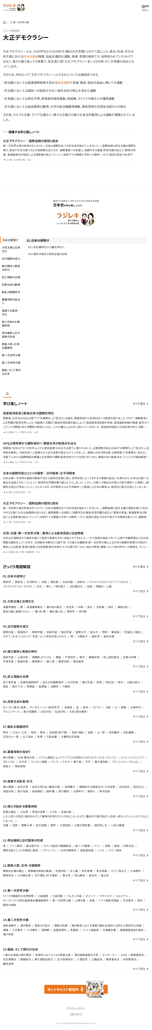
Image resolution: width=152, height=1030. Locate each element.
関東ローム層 (104, 586)
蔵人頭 (50, 661)
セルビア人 (122, 896)
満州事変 (25, 925)
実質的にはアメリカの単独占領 (52, 955)
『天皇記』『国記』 (132, 632)
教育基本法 (112, 959)
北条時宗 (135, 707)
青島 (92, 900)
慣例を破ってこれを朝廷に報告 (20, 850)
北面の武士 (133, 682)
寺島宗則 (60, 871)
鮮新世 (7, 582)
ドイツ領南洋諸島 (109, 900)
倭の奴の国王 (54, 607)
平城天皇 (8, 661)
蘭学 (53, 825)
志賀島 (100, 607)
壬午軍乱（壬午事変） (47, 875)
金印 (89, 607)
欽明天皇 (8, 632)
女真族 (68, 707)
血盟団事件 (59, 930)
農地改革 (8, 964)
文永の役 (46, 711)
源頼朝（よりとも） (42, 657)
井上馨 (74, 871)
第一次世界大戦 (61, 900)
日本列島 (67, 582)
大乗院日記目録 (70, 736)
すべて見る (139, 403)
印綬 (80, 607)
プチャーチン (49, 850)
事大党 (66, 875)
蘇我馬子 (22, 632)
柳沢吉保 (104, 791)
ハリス (101, 850)
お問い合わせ (76, 1013)
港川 (48, 586)
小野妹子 (82, 636)
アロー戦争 (114, 850)
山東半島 (80, 900)
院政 (99, 682)
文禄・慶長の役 (25, 757)
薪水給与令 (32, 846)
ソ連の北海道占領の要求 (17, 955)
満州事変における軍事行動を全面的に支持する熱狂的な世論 (106, 925)
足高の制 (66, 812)
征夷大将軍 (129, 657)
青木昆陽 (41, 825)
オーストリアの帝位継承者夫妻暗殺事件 (26, 900)
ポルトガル (9, 761)
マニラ (54, 761)
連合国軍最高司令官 (86, 955)
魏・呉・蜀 (40, 611)
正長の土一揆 (11, 736)
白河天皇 (72, 682)
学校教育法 (129, 959)
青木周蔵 (101, 871)
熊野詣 (31, 686)
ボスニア (90, 896)
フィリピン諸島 (39, 761)
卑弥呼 (71, 611)
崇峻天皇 (52, 632)
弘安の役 (60, 711)
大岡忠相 (65, 825)
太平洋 (23, 761)
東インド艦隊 (82, 846)
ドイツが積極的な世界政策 (18, 896)
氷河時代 (32, 582)
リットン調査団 (90, 930)
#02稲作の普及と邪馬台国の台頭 (47, 254)
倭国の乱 (123, 607)
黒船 (117, 846)
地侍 (33, 732)
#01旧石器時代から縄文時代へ (46, 247)
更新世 (19, 582)
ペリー (97, 846)
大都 (108, 707)
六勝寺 (66, 686)
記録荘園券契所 (29, 682)
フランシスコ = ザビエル (125, 761)
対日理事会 (9, 959)
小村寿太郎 (24, 875)
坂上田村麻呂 (111, 657)
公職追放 (97, 959)
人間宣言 (82, 959)
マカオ (66, 761)
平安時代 (70, 657)
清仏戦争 (79, 875)
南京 (140, 900)
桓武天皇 (8, 657)
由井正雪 (22, 787)
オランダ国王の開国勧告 (57, 846)
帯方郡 (83, 611)
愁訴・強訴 (78, 732)
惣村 (5, 732)
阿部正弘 (128, 846)
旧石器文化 (76, 586)
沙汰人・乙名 (19, 732)
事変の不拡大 (42, 925)
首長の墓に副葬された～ (17, 611)
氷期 (44, 582)
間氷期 (55, 582)
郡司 (82, 657)
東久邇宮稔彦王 (44, 959)
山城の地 (22, 657)
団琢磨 (45, 930)
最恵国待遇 (86, 850)
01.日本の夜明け (38, 240)
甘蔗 (15, 825)
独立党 (105, 875)
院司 (120, 682)
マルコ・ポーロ (11, 711)
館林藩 (50, 791)
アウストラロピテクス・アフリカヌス (108, 582)
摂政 (105, 632)
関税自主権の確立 (13, 871)
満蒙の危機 (60, 925)
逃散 (90, 732)
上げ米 (53, 812)
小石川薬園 (117, 825)
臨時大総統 (9, 905)
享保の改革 (38, 812)
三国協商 (43, 896)
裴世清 (96, 636)
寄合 (42, 732)
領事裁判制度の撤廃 (40, 871)
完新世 (81, 582)
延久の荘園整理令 (53, 682)
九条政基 (51, 736)
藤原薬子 (37, 661)
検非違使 (78, 661)
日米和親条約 (68, 850)
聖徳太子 (81, 632)
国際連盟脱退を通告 (132, 930)
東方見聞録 (30, 711)
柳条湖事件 (9, 925)
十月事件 (32, 930)
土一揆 (101, 732)
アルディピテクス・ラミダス (18, 586)
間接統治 (25, 959)
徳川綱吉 (63, 791)
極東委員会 (137, 955)
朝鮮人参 (27, 825)
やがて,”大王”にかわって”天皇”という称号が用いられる (35, 636)
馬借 (39, 736)
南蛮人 (7, 766)
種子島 (77, 761)
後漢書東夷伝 (35, 607)
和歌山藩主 (9, 812)
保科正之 (138, 787)
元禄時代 (78, 791)
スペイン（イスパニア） (132, 757)
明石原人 (60, 586)
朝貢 (123, 707)
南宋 (85, 707)
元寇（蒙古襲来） (78, 711)
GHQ (124, 955)
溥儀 (5, 930)
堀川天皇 (87, 682)
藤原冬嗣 (63, 661)
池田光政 (8, 791)
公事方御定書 (82, 825)
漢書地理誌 (9, 607)
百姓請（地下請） (58, 732)
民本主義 (29, 56)
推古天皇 (66, 632)
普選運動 (63, 82)
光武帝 (70, 607)
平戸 (88, 761)
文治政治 (124, 787)
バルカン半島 (74, 896)
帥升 (111, 607)
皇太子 (94, 632)
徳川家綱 (8, 757)
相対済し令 (100, 825)
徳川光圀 (22, 791)
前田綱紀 (37, 791)
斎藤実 (74, 930)
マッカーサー (109, 955)
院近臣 (110, 682)
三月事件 (17, 930)
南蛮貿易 (20, 766)
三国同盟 (57, 896)
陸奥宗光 (8, 875)
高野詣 (43, 686)
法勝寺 (55, 686)
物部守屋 (37, 632)
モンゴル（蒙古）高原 (14, 707)
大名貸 (24, 812)
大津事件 (135, 871)
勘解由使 (94, 657)
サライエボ (106, 896)
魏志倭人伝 (56, 611)
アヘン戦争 (16, 846)
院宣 (5, 686)
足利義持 (114, 732)
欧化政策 (87, 871)
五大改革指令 (65, 959)
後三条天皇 (9, 682)
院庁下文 (17, 686)
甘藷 (5, 825)
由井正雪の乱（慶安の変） (46, 787)
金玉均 (93, 875)
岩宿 (89, 586)
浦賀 (107, 846)
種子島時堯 (101, 761)
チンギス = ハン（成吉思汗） (45, 707)
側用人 (91, 791)
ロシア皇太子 (119, 871)
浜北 (39, 586)
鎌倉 (58, 657)
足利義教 (128, 732)
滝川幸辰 (8, 934)
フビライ (96, 707)
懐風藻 (115, 632)
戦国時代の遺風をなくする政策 (97, 787)
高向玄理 (108, 636)
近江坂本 (28, 736)
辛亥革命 (128, 900)
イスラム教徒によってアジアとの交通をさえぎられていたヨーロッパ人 (78, 757)
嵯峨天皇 (22, 661)
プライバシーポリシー (75, 1007)
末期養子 (70, 787)
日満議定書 (109, 930)
